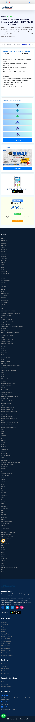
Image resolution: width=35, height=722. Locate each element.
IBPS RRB (4, 245)
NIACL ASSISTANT (6, 392)
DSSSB (3, 289)
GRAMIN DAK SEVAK (7, 357)
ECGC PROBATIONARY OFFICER (10, 333)
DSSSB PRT (4, 506)
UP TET (3, 348)
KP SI (2, 530)
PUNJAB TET (5, 449)
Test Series (4, 666)
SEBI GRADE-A (5, 475)
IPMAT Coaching (6, 650)
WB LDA (3, 541)
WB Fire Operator (6, 534)
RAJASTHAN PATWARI (7, 341)
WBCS (3, 263)
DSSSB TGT (4, 508)
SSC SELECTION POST (7, 460)
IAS (2, 569)
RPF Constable (5, 280)
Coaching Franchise (7, 655)
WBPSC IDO (4, 545)
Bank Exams (4, 682)
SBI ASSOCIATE (5, 254)
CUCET (3, 550)
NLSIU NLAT (4, 495)
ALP (2, 276)
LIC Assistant (5, 300)
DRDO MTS (4, 405)
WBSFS (3, 512)
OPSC (3, 548)
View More (17, 140)
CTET (3, 265)
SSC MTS (4, 260)
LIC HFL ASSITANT (6, 403)
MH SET (3, 451)
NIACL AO (4, 350)
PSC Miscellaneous (6, 521)
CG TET (3, 436)
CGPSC (3, 554)
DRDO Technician (6, 385)
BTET (2, 309)
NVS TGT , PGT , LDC (7, 339)
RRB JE (3, 278)
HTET (3, 458)
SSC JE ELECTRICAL (7, 416)
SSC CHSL (4, 258)
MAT (2, 431)
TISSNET (3, 447)
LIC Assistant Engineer (7, 401)
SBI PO (3, 247)
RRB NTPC (4, 271)
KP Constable (5, 528)
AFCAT (3, 291)
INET (2, 420)
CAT (2, 429)
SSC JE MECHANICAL (7, 425)
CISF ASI (3, 388)
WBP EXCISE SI (5, 363)
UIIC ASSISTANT (6, 414)
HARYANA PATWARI (7, 335)
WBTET (3, 434)
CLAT (2, 269)
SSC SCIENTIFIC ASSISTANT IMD (10, 462)
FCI (2, 284)
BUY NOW (17, 221)
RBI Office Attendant (7, 379)
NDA (2, 374)
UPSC (2, 306)
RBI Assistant (5, 302)
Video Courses (5, 668)
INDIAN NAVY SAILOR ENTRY (9, 423)
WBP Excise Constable (7, 537)
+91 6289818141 (6, 704)
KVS (2, 337)
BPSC (2, 372)
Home (3, 16)
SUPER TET (4, 453)
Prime (3, 631)
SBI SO (3, 252)
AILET (3, 491)
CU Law (3, 572)
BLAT (2, 499)
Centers (3, 629)
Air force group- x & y (7, 293)
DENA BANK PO (5, 324)
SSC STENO (4, 317)
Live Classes (5, 664)
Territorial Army (5, 390)
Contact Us (4, 624)
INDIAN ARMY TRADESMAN (9, 418)
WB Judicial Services (7, 539)
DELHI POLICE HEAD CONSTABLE (10, 366)
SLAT (2, 488)
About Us (4, 622)
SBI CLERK (4, 249)
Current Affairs (5, 634)
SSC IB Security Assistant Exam (10, 567)
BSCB (2, 477)
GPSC (3, 377)
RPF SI (3, 486)
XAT (2, 438)
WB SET (3, 440)
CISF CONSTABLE (6, 331)
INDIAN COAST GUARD (7, 407)
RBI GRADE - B (5, 295)
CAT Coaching (5, 646)
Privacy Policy (5, 653)
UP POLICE (4, 346)
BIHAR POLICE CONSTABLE (9, 370)
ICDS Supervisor (5, 543)
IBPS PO (3, 238)
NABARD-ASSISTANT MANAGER (10, 313)
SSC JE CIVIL (5, 398)
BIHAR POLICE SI (6, 368)
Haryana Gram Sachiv (7, 322)
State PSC (4, 559)
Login (32, 2)
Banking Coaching (6, 636)
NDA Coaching (5, 648)
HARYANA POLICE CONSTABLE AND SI (12, 326)
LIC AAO (3, 282)
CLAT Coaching (5, 643)
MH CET (3, 493)
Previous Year (5, 673)
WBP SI (3, 526)
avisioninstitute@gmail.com (9, 709)
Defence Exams (6, 686)
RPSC (2, 565)
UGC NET (3, 359)
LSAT (2, 497)
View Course (17, 168)
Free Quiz (4, 671)
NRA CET (3, 381)
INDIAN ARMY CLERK (7, 409)
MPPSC (3, 556)
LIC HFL (3, 480)
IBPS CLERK (4, 241)
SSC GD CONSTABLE (7, 464)
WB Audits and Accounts (8, 532)
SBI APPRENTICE (6, 455)
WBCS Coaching (6, 641)
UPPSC (3, 561)
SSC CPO (3, 298)
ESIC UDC (4, 394)
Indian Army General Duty (8, 383)
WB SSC (3, 519)
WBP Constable (5, 361)
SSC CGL (3, 256)
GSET (2, 504)
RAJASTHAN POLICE (7, 344)
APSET (3, 482)
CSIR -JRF (4, 352)
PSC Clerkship (5, 523)
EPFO (2, 471)
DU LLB (3, 502)
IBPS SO (3, 243)
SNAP (3, 484)
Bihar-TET (4, 517)
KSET (2, 510)
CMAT (3, 445)
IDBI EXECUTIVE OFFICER (8, 311)
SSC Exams (4, 684)
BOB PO (3, 328)
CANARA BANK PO (6, 315)
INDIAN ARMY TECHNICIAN (9, 412)
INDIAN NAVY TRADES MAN (9, 427)
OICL (2, 355)
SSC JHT (3, 469)
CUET (2, 552)
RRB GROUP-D (5, 274)
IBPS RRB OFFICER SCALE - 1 (9, 396)
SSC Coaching (5, 639)
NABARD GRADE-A (6, 473)
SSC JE (3, 304)
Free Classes (25, 2)
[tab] (6, 44)
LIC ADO (3, 287)
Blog (2, 627)
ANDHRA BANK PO (6, 320)
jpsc (2, 563)
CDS (2, 267)
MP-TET (3, 515)
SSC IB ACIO (4, 466)
